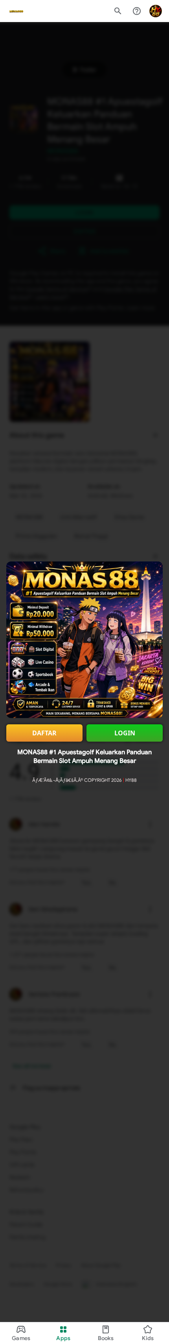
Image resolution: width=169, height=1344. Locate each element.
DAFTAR (44, 733)
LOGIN (124, 733)
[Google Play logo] (16, 11)
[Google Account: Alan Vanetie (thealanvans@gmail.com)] (155, 11)
